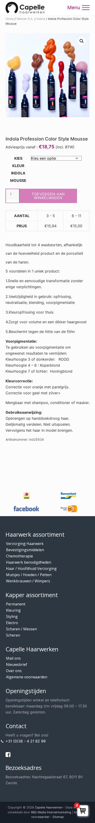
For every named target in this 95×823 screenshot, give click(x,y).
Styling (12, 616)
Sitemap (58, 817)
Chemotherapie (19, 556)
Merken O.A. (25, 19)
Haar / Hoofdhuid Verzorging (31, 568)
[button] (85, 7)
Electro (12, 622)
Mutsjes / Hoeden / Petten (28, 574)
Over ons (14, 670)
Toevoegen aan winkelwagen (48, 196)
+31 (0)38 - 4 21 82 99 (26, 741)
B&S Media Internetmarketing (51, 812)
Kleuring (13, 610)
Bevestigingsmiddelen (25, 549)
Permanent (15, 604)
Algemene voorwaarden (26, 676)
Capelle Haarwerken (48, 807)
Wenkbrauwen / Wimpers (28, 581)
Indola (41, 19)
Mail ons (13, 658)
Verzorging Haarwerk (25, 543)
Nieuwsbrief (16, 664)
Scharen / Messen (21, 628)
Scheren (13, 635)
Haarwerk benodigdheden (28, 562)
